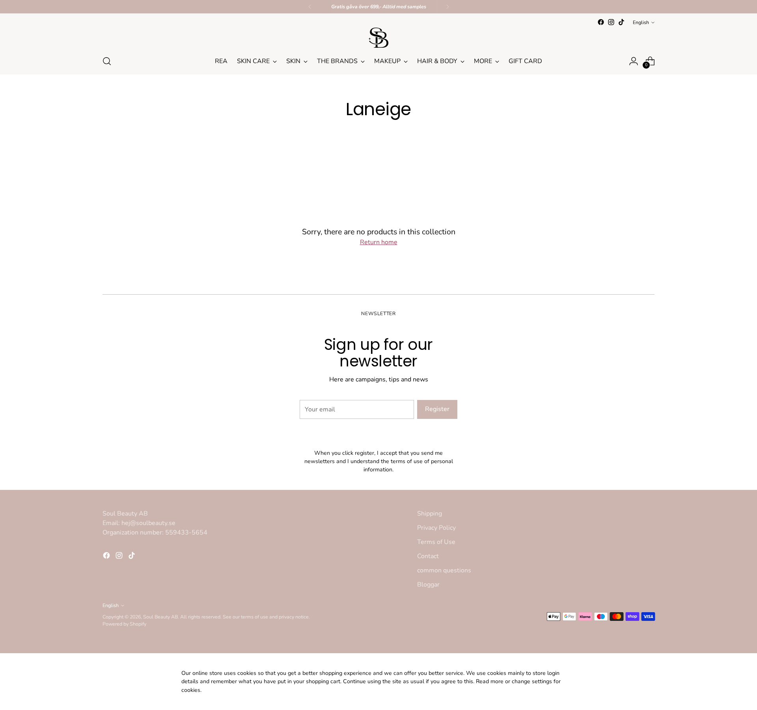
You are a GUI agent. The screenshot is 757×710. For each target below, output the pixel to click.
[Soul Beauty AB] (378, 38)
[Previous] (310, 6)
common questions (444, 570)
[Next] (447, 6)
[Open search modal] (107, 61)
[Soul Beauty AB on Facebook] (600, 22)
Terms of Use (436, 542)
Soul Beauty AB (160, 616)
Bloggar (428, 584)
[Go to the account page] (633, 61)
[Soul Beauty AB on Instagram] (611, 22)
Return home (378, 242)
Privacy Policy (436, 527)
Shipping (429, 513)
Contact (428, 556)
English (641, 22)
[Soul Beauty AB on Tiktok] (621, 22)
